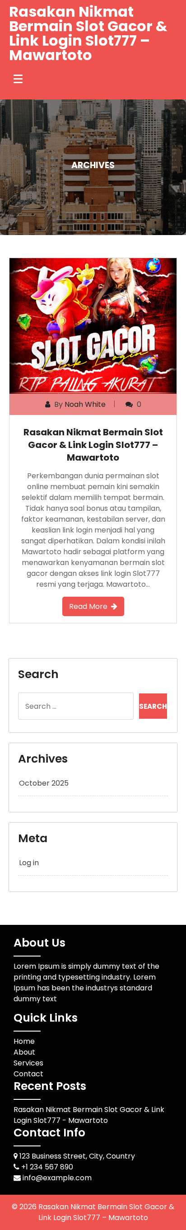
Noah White (85, 404)
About (24, 1052)
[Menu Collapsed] (18, 79)
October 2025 (44, 783)
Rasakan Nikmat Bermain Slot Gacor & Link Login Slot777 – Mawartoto (88, 33)
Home (24, 1041)
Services (28, 1063)
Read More (88, 606)
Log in (29, 863)
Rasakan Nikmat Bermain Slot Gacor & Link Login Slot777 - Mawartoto (89, 1115)
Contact (28, 1074)
